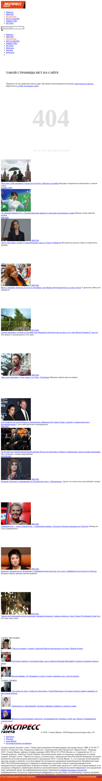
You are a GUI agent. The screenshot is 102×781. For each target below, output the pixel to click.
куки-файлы (11, 741)
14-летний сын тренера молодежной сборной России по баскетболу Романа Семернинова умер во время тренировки (51, 452)
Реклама (9, 50)
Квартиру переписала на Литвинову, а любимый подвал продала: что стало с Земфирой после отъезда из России (49, 571)
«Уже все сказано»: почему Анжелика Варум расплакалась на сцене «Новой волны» (47, 648)
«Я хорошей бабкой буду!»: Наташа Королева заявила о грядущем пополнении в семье (37, 213)
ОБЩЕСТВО (11, 21)
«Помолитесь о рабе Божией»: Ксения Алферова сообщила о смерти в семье (43, 706)
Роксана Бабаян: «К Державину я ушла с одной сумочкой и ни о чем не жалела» (45, 676)
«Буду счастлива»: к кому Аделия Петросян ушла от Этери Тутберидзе (31, 243)
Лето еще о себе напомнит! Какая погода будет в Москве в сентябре (30, 183)
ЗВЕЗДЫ (10, 14)
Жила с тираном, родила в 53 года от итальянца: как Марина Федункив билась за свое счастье (41, 288)
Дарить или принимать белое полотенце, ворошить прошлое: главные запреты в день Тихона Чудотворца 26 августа (50, 616)
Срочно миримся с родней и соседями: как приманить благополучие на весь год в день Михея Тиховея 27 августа (49, 332)
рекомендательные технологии (74, 770)
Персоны (10, 48)
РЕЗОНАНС (11, 16)
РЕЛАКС (10, 23)
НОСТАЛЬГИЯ (12, 19)
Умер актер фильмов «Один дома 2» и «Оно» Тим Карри (25, 377)
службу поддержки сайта (27, 86)
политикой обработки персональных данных (56, 777)
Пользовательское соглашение (19, 743)
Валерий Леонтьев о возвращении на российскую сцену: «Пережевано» (31, 481)
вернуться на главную (84, 84)
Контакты (10, 52)
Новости (9, 12)
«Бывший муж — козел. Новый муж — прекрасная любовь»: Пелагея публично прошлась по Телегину (45, 526)
